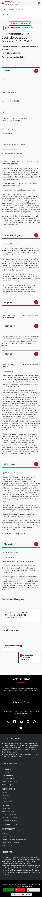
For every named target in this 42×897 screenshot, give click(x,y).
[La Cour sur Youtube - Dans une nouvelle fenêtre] (21, 721)
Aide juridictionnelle (8, 779)
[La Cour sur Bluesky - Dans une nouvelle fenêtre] (21, 728)
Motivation (9, 325)
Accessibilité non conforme (10, 843)
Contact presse (8, 829)
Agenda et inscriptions (9, 814)
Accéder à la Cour (9, 824)
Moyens (8, 302)
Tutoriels (6, 805)
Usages (5, 834)
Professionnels (8, 789)
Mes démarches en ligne (9, 820)
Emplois (4, 792)
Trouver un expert (7, 785)
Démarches (6, 770)
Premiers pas (6, 808)
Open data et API (7, 846)
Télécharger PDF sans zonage (20, 28)
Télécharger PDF (20, 23)
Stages (4, 798)
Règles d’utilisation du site (10, 837)
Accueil (5, 15)
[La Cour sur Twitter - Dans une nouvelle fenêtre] (7, 721)
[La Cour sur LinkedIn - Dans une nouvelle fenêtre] (28, 721)
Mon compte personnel (9, 817)
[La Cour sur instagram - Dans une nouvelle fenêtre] (34, 721)
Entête (7, 70)
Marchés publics (7, 801)
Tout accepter (8, 890)
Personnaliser (34, 890)
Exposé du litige (12, 235)
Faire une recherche (8, 811)
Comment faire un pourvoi (10, 773)
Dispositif (8, 544)
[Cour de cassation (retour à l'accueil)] (21, 9)
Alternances (5, 795)
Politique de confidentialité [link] (21, 894)
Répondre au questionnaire (11, 4)
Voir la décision (13, 617)
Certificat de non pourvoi (9, 782)
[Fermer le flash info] (38, 2)
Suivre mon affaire (7, 776)
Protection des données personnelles (14, 840)
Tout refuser (20, 890)
